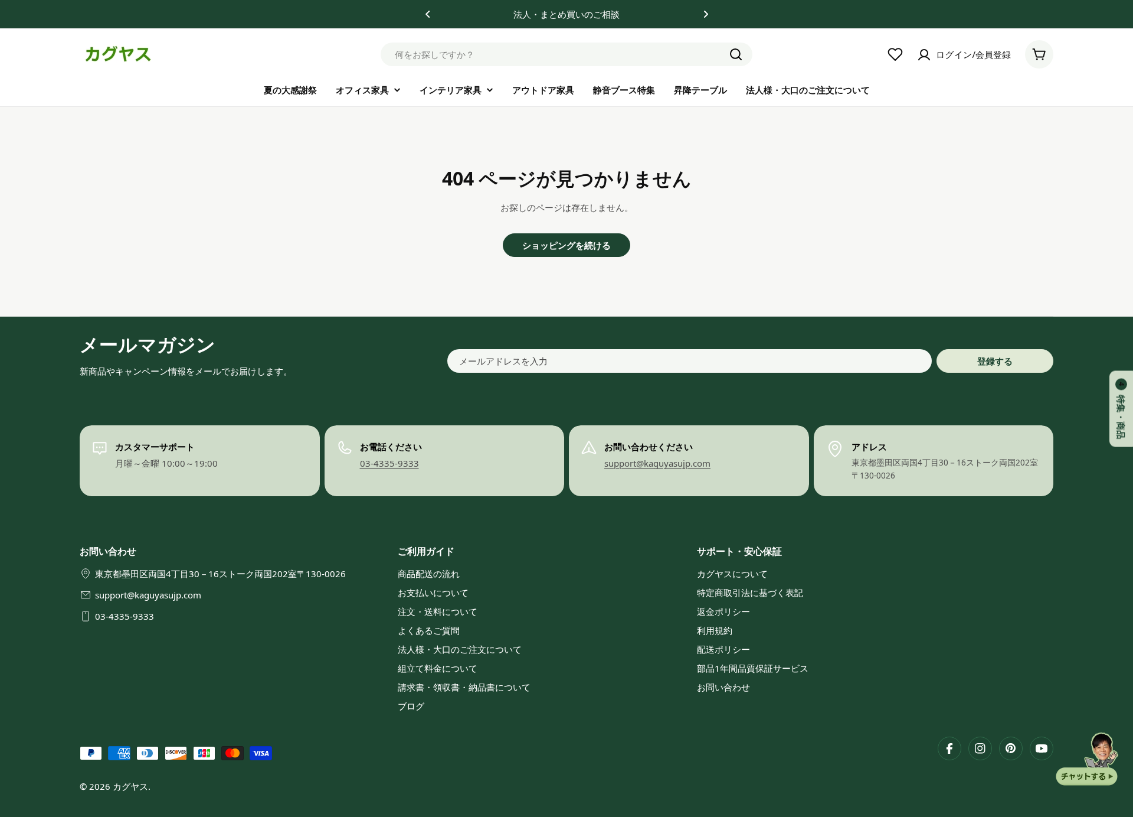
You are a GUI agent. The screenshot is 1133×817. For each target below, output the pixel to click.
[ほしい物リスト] (895, 54)
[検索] (736, 54)
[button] (428, 14)
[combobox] (566, 54)
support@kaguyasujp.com (657, 463)
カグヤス (130, 786)
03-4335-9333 (389, 463)
